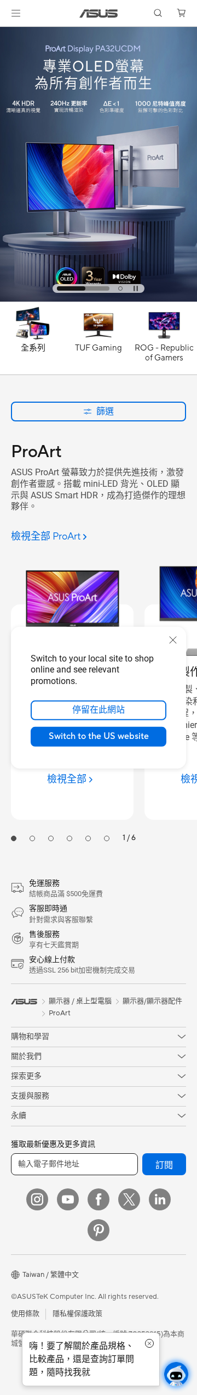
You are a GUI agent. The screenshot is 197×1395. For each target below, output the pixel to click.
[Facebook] (98, 1199)
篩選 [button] (105, 411)
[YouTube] (68, 1199)
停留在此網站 (98, 709)
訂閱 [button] (164, 1165)
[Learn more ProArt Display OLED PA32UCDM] (98, 298)
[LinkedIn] (160, 1199)
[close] (173, 639)
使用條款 (25, 1313)
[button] (16, 13)
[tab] (83, 288)
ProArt (60, 1013)
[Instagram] (37, 1199)
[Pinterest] (98, 1230)
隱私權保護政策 (77, 1313)
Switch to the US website (99, 736)
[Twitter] (129, 1199)
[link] (98, 13)
